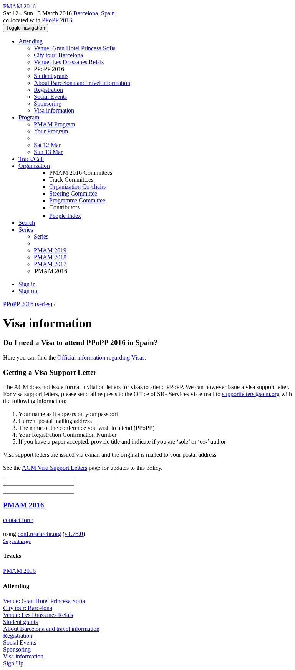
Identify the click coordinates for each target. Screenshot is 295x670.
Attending (30, 41)
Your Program (51, 131)
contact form (18, 520)
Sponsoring (47, 103)
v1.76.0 (74, 534)
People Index (65, 215)
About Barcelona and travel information (82, 83)
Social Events (50, 96)
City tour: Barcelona (58, 55)
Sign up (27, 291)
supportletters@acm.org (251, 394)
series (43, 304)
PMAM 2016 (23, 505)
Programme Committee (77, 200)
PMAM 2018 (50, 257)
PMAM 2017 (50, 264)
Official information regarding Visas (100, 357)
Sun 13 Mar (48, 152)
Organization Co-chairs (77, 186)
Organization (34, 166)
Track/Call (31, 159)
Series (41, 236)
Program (28, 117)
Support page (17, 541)
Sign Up (13, 663)
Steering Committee (73, 193)
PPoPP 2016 (57, 20)
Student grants (51, 76)
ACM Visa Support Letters (54, 467)
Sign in (27, 284)
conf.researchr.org (39, 534)
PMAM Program (54, 124)
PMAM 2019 (50, 250)
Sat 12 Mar (47, 145)
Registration (48, 89)
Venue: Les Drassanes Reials (69, 62)
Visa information (54, 110)
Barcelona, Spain (94, 13)
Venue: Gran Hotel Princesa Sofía (75, 48)
